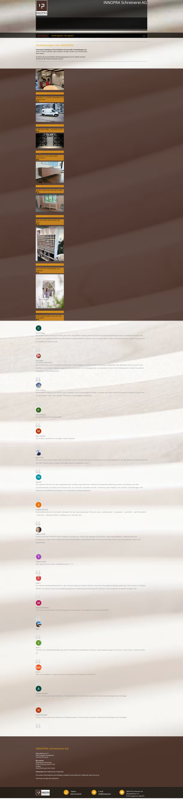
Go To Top (175, 790)
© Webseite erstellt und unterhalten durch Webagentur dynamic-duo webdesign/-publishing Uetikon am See (161, 798)
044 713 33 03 (76, 794)
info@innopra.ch (104, 794)
